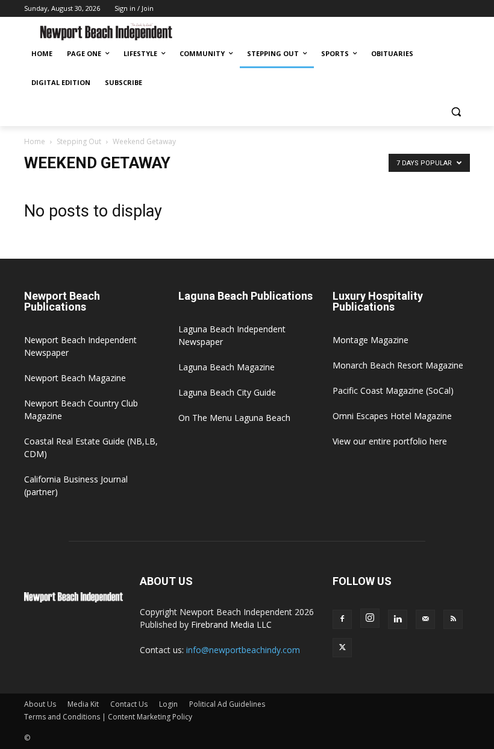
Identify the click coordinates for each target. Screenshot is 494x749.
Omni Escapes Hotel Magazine (392, 416)
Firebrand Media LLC (231, 624)
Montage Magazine (370, 340)
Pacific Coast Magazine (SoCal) (393, 390)
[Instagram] (370, 618)
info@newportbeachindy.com (243, 650)
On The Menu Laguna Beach (234, 417)
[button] (456, 112)
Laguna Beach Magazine (226, 367)
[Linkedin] (397, 619)
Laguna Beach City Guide (227, 392)
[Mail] (425, 619)
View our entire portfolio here (390, 441)
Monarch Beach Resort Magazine (398, 365)
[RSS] (453, 619)
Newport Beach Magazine (75, 378)
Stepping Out (79, 141)
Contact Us (129, 704)
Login (168, 704)
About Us (40, 704)
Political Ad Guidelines (227, 704)
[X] (342, 647)
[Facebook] (342, 619)
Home (34, 141)
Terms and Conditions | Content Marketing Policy (108, 717)
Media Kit (83, 704)
